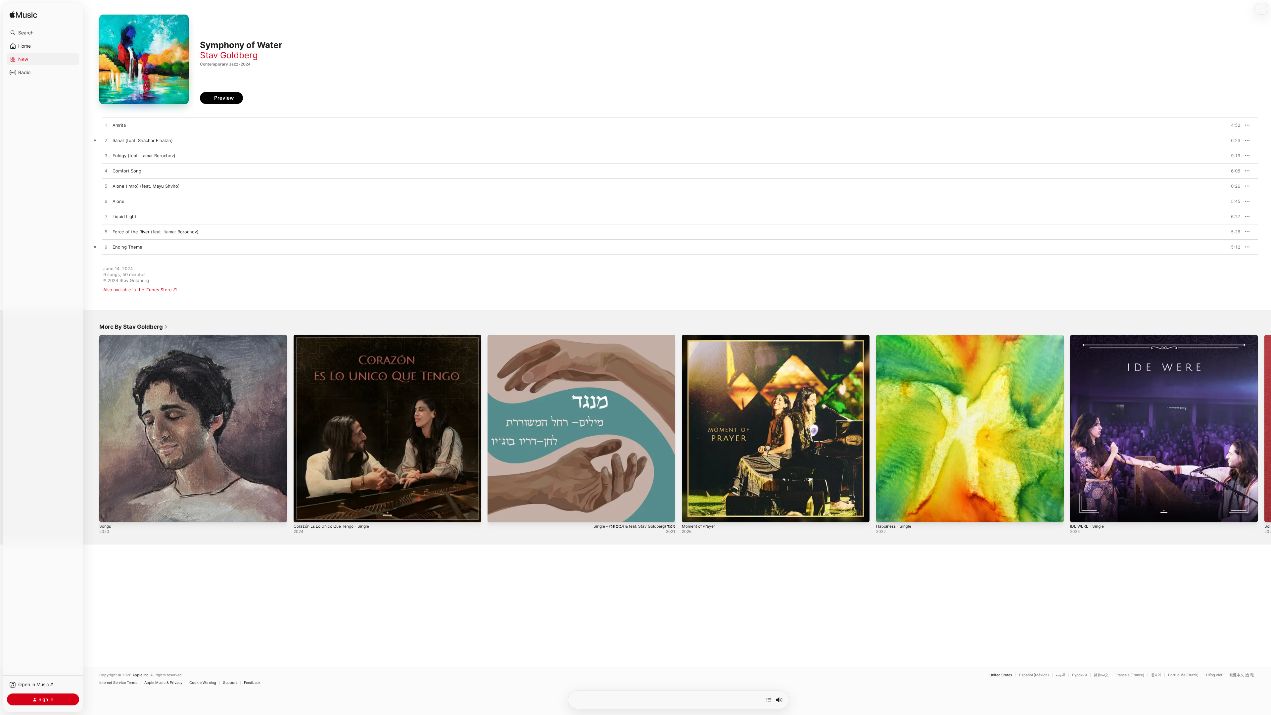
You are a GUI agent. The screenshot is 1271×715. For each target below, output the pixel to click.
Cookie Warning (202, 683)
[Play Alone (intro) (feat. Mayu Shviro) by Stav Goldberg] (106, 186)
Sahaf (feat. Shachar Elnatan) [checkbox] (143, 140)
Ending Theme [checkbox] (127, 247)
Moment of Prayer (700, 337)
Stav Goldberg (229, 55)
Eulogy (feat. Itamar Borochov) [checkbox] (144, 155)
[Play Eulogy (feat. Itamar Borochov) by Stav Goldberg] (106, 156)
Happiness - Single (895, 337)
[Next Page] (1264, 428)
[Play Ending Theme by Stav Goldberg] (106, 247)
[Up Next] (769, 699)
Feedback (252, 683)
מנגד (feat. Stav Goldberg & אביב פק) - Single (534, 337)
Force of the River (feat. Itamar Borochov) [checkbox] (156, 231)
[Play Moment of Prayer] (690, 514)
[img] (23, 15)
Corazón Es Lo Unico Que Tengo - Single (336, 337)
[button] (43, 32)
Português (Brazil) (1183, 675)
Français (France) (1129, 675)
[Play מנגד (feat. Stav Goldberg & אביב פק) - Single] (496, 514)
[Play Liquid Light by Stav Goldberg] (106, 217)
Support (230, 683)
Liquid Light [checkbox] (124, 216)
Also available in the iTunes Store (137, 289)
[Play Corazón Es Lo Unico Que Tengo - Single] (302, 514)
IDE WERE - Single (1088, 337)
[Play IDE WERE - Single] (1078, 514)
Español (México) (1034, 675)
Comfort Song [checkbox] (127, 170)
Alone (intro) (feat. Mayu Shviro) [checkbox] (146, 186)
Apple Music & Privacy (163, 683)
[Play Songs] (108, 514)
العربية (1060, 675)
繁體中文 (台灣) (1241, 675)
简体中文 (1101, 675)
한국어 (1156, 675)
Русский (1079, 675)
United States (1000, 675)
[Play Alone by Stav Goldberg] (106, 202)
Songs (105, 337)
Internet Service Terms (118, 683)
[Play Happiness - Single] (884, 514)
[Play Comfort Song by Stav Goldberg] (106, 171)
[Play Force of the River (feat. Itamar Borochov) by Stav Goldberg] (106, 232)
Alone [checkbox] (118, 201)
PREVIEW (1233, 125)
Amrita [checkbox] (119, 125)
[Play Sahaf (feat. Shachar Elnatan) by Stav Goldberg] (106, 141)
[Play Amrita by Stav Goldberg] (106, 125)
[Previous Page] (92, 428)
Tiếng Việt (1213, 675)
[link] (133, 326)
